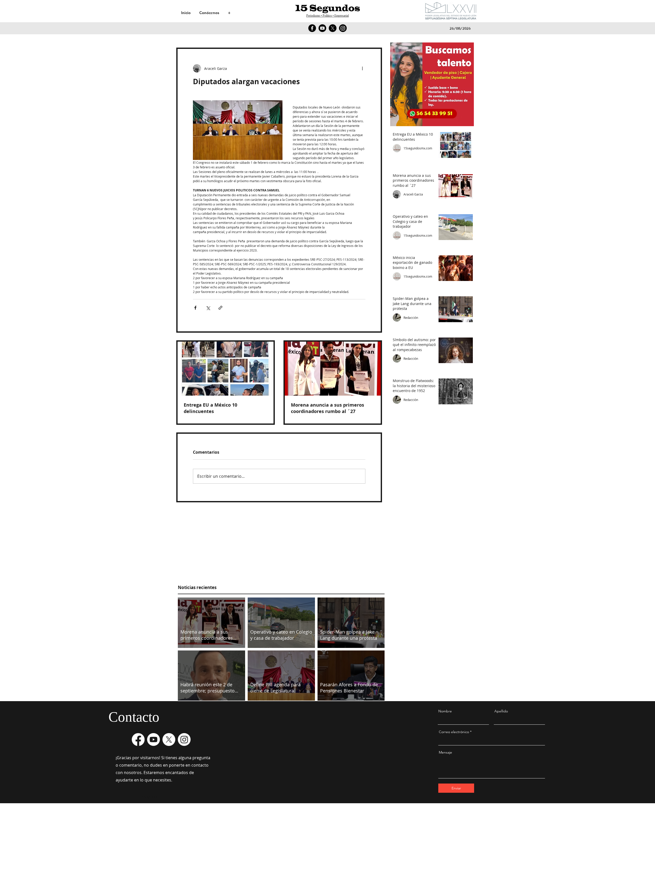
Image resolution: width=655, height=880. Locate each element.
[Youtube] (322, 28)
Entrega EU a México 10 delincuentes (210, 408)
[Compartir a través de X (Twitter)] (207, 307)
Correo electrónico (454, 732)
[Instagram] (343, 28)
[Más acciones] (362, 68)
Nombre (445, 711)
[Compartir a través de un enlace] (220, 307)
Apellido (501, 711)
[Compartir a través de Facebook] (195, 307)
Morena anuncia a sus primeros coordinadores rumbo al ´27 (327, 408)
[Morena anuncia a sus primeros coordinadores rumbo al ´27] (333, 369)
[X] (332, 28)
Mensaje (445, 752)
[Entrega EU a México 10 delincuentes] (226, 369)
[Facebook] (312, 28)
